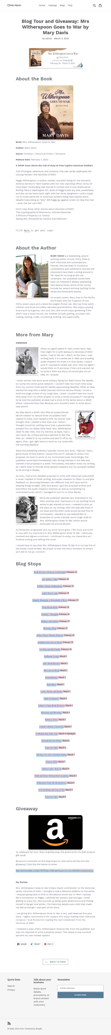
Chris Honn (19, 1029)
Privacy (11, 990)
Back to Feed (57, 962)
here (27, 230)
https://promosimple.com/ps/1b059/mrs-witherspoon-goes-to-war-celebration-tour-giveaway (55, 870)
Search (11, 986)
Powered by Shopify (33, 1029)
